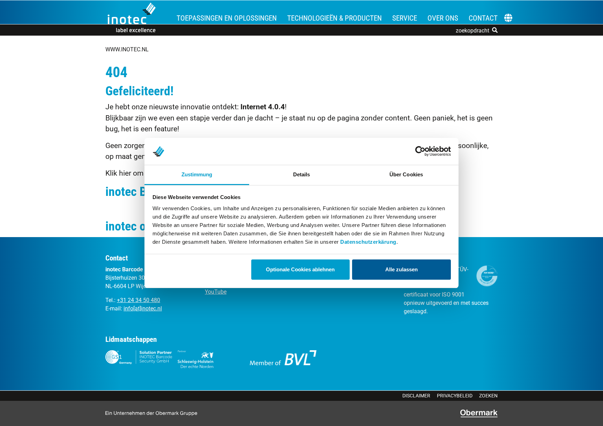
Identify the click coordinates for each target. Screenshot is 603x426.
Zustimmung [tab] (197, 174)
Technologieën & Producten (334, 18)
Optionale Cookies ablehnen (300, 269)
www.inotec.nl (127, 49)
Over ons (442, 18)
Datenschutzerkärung (368, 242)
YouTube (215, 291)
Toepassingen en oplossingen (227, 18)
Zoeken (488, 395)
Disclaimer (416, 395)
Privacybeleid (454, 395)
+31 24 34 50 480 (138, 300)
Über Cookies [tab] (406, 174)
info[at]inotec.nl (143, 308)
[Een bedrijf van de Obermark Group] (479, 413)
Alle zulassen (401, 269)
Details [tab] (301, 174)
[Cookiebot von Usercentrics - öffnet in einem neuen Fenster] (420, 151)
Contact (483, 18)
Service (404, 18)
